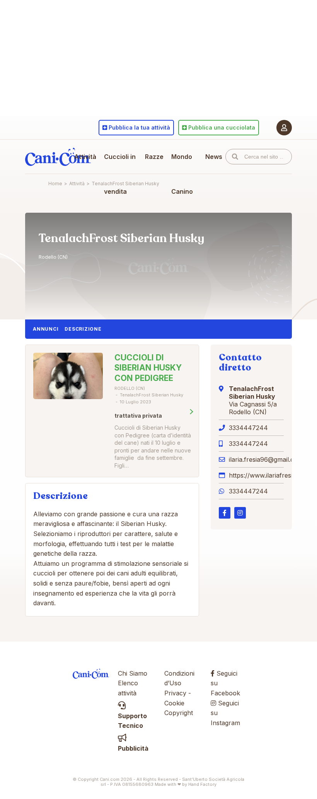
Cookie (174, 703)
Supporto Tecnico (132, 720)
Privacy (175, 693)
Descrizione (83, 329)
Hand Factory (202, 784)
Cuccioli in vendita (120, 174)
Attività (85, 156)
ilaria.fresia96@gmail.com (266, 459)
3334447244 (248, 428)
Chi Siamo (132, 673)
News (213, 156)
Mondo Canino (182, 174)
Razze (154, 156)
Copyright (178, 713)
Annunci (45, 329)
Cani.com (58, 156)
